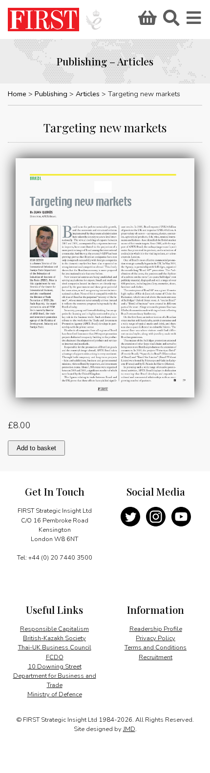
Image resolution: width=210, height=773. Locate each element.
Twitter (130, 516)
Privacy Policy (155, 638)
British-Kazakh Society (54, 638)
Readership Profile (155, 629)
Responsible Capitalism (54, 629)
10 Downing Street (55, 666)
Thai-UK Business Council (54, 647)
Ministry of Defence (54, 694)
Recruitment (155, 657)
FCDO (54, 657)
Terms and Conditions (156, 647)
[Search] (171, 21)
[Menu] (194, 21)
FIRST (43, 19)
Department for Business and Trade (54, 680)
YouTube (181, 516)
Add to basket (36, 448)
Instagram (156, 516)
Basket (146, 21)
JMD (129, 729)
